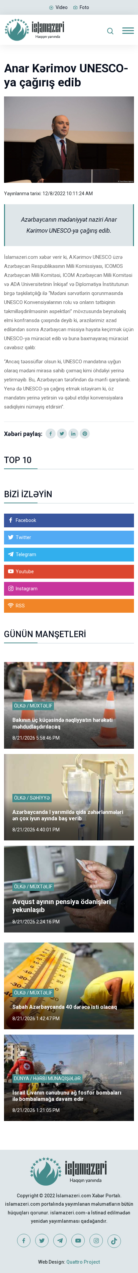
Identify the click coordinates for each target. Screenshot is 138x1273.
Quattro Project (83, 1262)
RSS (20, 605)
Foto (84, 7)
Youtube (25, 571)
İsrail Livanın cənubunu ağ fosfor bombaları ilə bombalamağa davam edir (66, 1096)
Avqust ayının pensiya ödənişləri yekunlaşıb (61, 906)
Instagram (27, 588)
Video (62, 7)
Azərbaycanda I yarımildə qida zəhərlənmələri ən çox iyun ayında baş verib (67, 815)
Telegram (26, 554)
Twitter (23, 537)
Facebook (26, 520)
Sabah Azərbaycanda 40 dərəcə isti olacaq (64, 1007)
